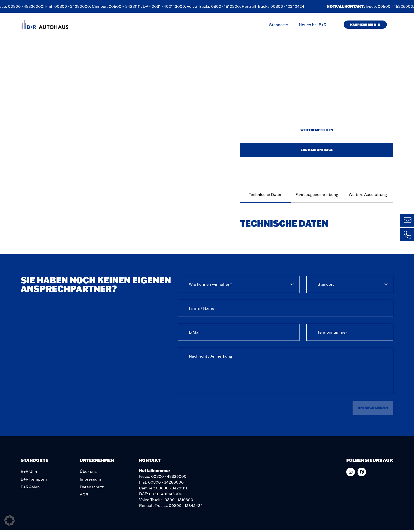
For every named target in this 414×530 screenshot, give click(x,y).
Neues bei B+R (312, 24)
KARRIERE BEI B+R (365, 24)
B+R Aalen (30, 486)
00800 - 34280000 (68, 6)
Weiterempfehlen (316, 130)
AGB (84, 494)
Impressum (90, 479)
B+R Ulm (29, 471)
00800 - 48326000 (21, 6)
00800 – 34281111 (121, 6)
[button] (9, 520)
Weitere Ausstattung (368, 194)
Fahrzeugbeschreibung (316, 194)
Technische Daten (265, 194)
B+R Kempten (34, 479)
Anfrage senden (373, 407)
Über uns (88, 471)
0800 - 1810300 (221, 6)
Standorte (278, 24)
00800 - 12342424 (283, 6)
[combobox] (239, 284)
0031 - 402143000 (164, 6)
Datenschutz (92, 486)
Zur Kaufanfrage (317, 150)
